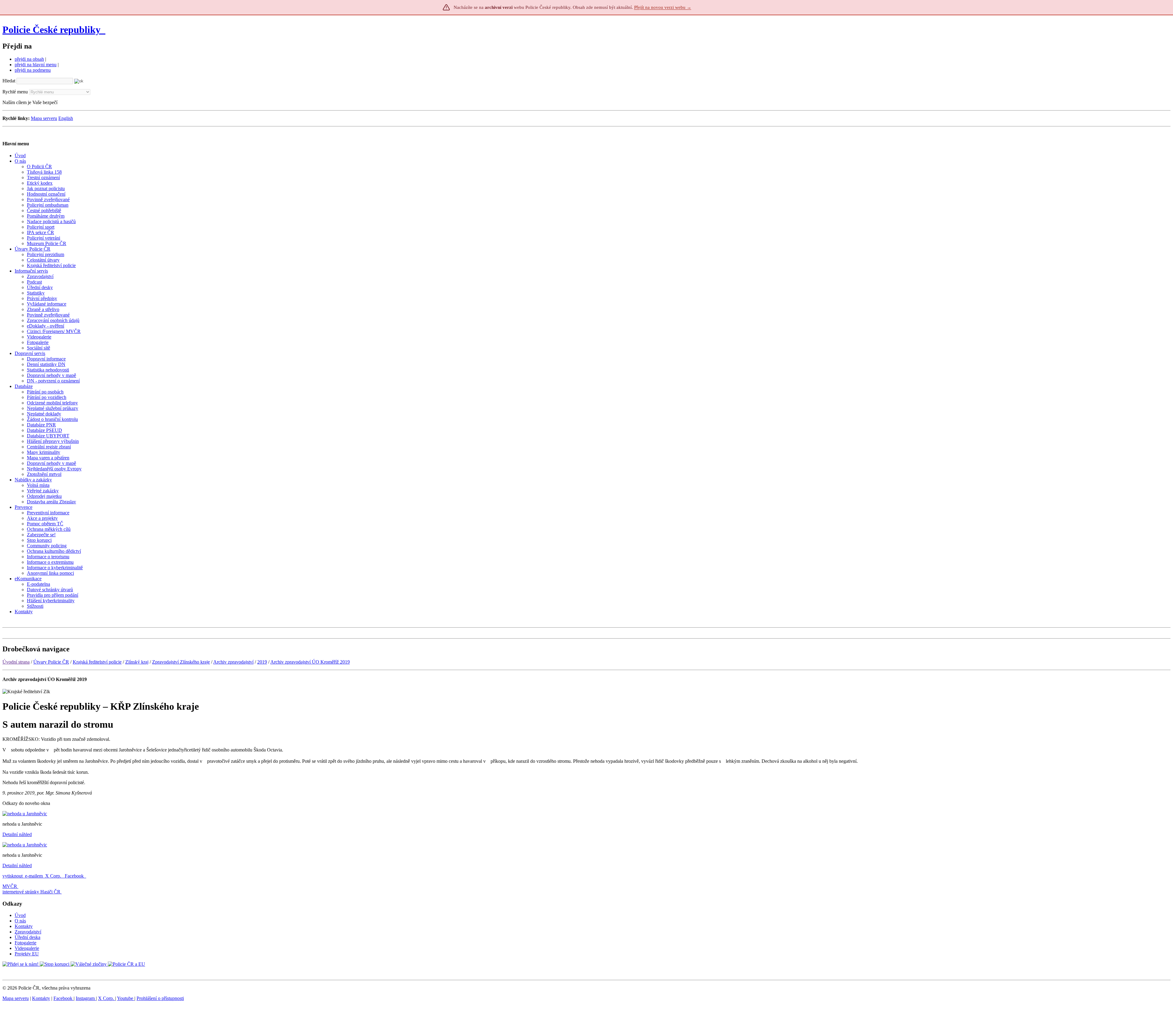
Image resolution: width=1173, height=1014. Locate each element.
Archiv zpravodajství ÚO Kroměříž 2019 (310, 662)
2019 (262, 662)
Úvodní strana (16, 662)
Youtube (125, 998)
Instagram (86, 998)
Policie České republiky (51, 29)
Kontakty (24, 926)
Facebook (75, 875)
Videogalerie (27, 948)
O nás (20, 920)
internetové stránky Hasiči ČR (31, 891)
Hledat (8, 80)
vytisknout (12, 875)
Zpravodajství (28, 931)
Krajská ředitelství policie (97, 662)
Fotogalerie (25, 942)
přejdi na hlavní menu (36, 64)
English (65, 118)
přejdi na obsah (29, 59)
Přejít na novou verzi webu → (662, 7)
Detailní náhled (17, 834)
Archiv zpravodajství (233, 662)
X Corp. (53, 875)
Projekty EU (27, 953)
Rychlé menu (15, 91)
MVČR (9, 886)
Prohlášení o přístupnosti (160, 998)
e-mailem (34, 875)
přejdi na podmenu (33, 70)
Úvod (20, 915)
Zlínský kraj (136, 662)
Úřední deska (27, 937)
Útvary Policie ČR (51, 662)
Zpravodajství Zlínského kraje (181, 662)
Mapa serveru (44, 118)
